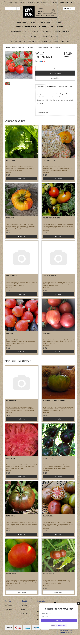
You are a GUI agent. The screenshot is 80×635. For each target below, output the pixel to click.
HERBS (32, 22)
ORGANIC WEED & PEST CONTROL (23, 41)
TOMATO (31, 47)
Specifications (51, 86)
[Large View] (7, 83)
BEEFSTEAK (10, 458)
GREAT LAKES (11, 160)
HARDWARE (34, 37)
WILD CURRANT (55, 47)
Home (8, 47)
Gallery (23, 609)
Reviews (62, 86)
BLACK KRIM (10, 516)
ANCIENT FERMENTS (62, 32)
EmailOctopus (62, 625)
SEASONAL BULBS (57, 27)
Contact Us (44, 2)
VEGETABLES (21, 22)
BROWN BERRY (48, 573)
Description (40, 86)
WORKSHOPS (43, 41)
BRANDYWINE (11, 573)
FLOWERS (58, 22)
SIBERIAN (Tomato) (49, 275)
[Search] (18, 8)
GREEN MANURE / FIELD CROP (26, 27)
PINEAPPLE (10, 218)
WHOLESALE (63, 2)
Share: (38, 61)
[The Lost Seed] (40, 11)
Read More (9, 172)
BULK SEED (43, 27)
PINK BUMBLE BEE (49, 333)
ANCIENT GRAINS (45, 22)
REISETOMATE (11, 275)
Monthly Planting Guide (33, 2)
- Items (68, 9)
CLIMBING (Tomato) (42, 47)
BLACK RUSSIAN (49, 516)
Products (10, 2)
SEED (14, 47)
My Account (8, 605)
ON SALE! (65, 41)
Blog (16, 2)
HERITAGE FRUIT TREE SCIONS (40, 32)
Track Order (8, 609)
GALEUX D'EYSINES (50, 160)
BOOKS (23, 37)
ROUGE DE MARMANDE (51, 218)
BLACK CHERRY (48, 458)
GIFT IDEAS (54, 41)
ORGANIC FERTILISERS (50, 37)
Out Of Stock (22, 592)
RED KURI (9, 333)
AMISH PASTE (11, 400)
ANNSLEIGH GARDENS (18, 32)
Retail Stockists (53, 2)
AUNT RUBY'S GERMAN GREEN (54, 400)
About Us (22, 2)
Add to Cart (56, 73)
